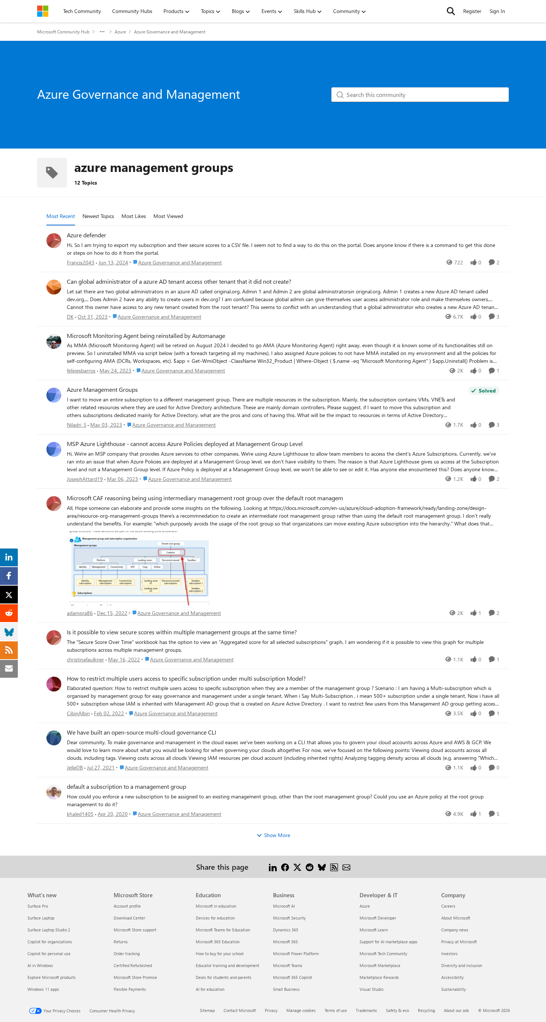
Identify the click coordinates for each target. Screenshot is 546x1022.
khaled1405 (80, 813)
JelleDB (75, 767)
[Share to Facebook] (285, 866)
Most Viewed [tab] (168, 215)
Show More (277, 835)
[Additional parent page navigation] (102, 31)
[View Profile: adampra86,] (53, 503)
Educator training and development (227, 965)
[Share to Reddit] (309, 866)
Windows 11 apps (43, 989)
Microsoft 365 (285, 941)
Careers (448, 906)
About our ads (456, 1010)
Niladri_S (76, 424)
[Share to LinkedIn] (273, 866)
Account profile (127, 906)
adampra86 (80, 612)
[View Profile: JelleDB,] (53, 737)
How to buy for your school (220, 953)
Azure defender (86, 235)
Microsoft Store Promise (135, 977)
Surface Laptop (40, 918)
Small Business (286, 989)
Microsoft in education (216, 906)
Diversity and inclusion (461, 965)
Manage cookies (301, 1010)
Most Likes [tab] (133, 215)
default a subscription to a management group (126, 786)
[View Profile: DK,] (53, 287)
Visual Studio (371, 989)
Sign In (497, 10)
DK (70, 316)
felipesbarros (81, 370)
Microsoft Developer (378, 918)
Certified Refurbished (133, 965)
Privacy (271, 1010)
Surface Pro (37, 906)
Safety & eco (397, 1010)
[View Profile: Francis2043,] (53, 240)
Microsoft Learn (374, 930)
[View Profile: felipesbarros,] (53, 341)
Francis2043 (80, 262)
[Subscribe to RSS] (334, 866)
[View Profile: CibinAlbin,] (53, 684)
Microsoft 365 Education (218, 941)
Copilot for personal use (49, 953)
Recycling (426, 1010)
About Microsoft (455, 918)
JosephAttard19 (85, 478)
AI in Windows (40, 965)
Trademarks (366, 1010)
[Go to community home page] (42, 11)
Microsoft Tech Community (383, 953)
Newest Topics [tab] (98, 215)
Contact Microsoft (240, 1010)
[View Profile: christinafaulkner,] (53, 637)
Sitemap (207, 1010)
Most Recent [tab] (60, 215)
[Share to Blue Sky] (322, 866)
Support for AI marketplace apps (388, 941)
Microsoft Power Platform (296, 953)
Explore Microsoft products (51, 977)
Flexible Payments (130, 989)
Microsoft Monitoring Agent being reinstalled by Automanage (146, 335)
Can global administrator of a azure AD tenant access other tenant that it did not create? (179, 281)
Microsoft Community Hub (63, 32)
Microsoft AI (284, 906)
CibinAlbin (78, 713)
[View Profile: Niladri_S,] (53, 395)
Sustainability (453, 989)
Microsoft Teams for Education (223, 930)
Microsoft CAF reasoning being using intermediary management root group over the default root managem (205, 498)
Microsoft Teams (287, 965)
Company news (454, 930)
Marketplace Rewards (379, 977)
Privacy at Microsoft (459, 941)
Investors (449, 953)
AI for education (210, 989)
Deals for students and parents (223, 977)
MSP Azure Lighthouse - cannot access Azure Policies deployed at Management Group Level (185, 443)
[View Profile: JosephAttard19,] (53, 449)
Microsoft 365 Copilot (292, 977)
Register (472, 10)
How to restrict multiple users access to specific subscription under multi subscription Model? (186, 678)
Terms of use (336, 1010)
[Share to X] (297, 866)
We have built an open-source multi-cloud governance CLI (141, 732)
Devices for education (215, 918)
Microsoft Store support (135, 930)
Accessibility (452, 977)
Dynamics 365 (285, 930)
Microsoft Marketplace (380, 965)
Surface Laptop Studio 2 (48, 930)
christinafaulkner (85, 659)
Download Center (129, 918)
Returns (121, 941)
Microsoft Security (289, 918)
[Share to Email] (346, 866)
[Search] (450, 11)
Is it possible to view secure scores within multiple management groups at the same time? (182, 632)
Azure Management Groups (102, 389)
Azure (120, 32)
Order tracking (127, 953)
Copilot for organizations (49, 941)
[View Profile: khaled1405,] (53, 792)
